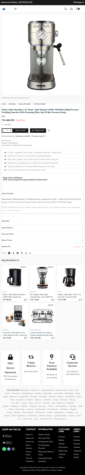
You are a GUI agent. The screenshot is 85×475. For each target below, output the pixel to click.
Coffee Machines (39, 104)
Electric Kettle (40, 409)
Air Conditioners (52, 409)
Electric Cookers (28, 412)
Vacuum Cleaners (61, 390)
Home (4, 104)
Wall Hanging (69, 393)
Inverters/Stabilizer (60, 416)
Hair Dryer (73, 406)
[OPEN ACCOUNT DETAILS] (71, 9)
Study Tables (58, 393)
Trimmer (51, 406)
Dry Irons (72, 416)
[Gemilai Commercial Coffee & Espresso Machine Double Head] (42, 316)
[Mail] (26, 253)
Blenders (30, 400)
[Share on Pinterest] (22, 253)
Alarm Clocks (16, 393)
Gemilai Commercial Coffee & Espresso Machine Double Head (41, 334)
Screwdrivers (20, 400)
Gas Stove (30, 409)
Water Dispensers (60, 419)
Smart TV (38, 403)
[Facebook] (9, 449)
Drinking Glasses (27, 393)
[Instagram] (13, 449)
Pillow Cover (61, 403)
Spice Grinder (27, 419)
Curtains (55, 400)
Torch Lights (43, 397)
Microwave (42, 406)
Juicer (36, 419)
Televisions (38, 400)
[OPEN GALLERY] (42, 55)
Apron (31, 403)
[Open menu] (15, 9)
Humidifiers (64, 409)
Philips (60, 292)
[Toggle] (5, 221)
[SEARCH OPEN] (65, 9)
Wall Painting (25, 390)
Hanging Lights (24, 397)
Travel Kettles (32, 416)
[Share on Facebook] (13, 253)
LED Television (40, 412)
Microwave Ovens (46, 419)
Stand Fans (47, 400)
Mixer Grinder (20, 409)
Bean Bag (38, 393)
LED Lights (52, 397)
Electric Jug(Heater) (19, 416)
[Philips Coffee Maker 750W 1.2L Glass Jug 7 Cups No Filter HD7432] (70, 278)
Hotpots (60, 397)
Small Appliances (25, 104)
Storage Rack (69, 397)
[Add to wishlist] (49, 130)
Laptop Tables (47, 393)
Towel (53, 403)
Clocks (71, 390)
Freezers (50, 412)
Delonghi (33, 292)
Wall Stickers (35, 390)
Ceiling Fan (33, 406)
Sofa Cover (64, 400)
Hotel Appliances (35, 330)
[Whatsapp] (4, 449)
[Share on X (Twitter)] (9, 253)
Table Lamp (13, 397)
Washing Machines (47, 390)
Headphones (15, 406)
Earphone (24, 406)
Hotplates (17, 412)
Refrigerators (59, 412)
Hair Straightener (61, 406)
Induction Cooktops (45, 416)
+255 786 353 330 (25, 2)
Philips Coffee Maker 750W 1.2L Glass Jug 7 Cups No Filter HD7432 (69, 296)
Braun (5, 292)
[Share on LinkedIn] (18, 253)
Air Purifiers (69, 412)
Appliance (12, 104)
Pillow (18, 403)
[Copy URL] (30, 253)
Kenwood (6, 330)
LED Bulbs (33, 397)
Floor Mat (46, 403)
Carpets (24, 403)
